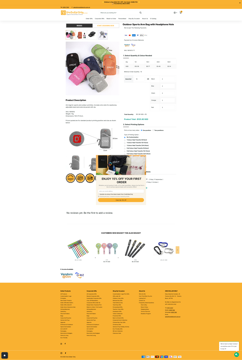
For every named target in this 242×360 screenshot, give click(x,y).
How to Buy (144, 305)
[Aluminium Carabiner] (164, 246)
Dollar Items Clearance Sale (67, 307)
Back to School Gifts (118, 318)
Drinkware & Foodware (66, 324)
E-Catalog (153, 18)
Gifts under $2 (116, 296)
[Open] (4, 355)
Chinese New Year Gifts (119, 322)
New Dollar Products (66, 300)
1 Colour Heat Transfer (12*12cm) (137, 142)
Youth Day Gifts (117, 305)
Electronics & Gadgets (66, 333)
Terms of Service (145, 311)
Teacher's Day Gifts (118, 309)
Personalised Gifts (117, 307)
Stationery (63, 311)
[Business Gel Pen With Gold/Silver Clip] (135, 246)
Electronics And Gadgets (93, 333)
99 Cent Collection (118, 331)
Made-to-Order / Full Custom (94, 307)
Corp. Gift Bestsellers (92, 300)
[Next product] (177, 250)
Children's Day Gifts (118, 298)
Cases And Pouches (65, 318)
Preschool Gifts (117, 315)
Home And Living (91, 335)
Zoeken (140, 12)
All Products (63, 294)
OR (148, 79)
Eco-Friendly (63, 337)
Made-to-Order (111, 18)
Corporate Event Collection (120, 320)
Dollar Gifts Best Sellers (66, 302)
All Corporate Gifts (92, 294)
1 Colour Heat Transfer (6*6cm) (137, 140)
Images (79, 25)
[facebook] (65, 343)
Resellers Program (146, 313)
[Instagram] (61, 344)
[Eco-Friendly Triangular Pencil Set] (78, 246)
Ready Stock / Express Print (94, 305)
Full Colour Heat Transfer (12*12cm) (138, 151)
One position (147, 130)
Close (240, 3)
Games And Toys (64, 320)
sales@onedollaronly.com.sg (81, 7)
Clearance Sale (117, 333)
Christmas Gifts (117, 324)
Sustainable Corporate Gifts (94, 298)
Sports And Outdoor (65, 326)
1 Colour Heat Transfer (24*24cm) (138, 145)
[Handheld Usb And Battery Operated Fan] (106, 246)
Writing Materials (65, 309)
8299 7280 (66, 7)
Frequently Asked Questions (146, 302)
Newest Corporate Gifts (93, 296)
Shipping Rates (145, 309)
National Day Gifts (117, 300)
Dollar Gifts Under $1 (66, 305)
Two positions (159, 130)
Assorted (128, 79)
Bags (61, 315)
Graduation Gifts (117, 311)
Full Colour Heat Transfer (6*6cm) (138, 148)
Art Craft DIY (63, 329)
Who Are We (142, 294)
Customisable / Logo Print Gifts (121, 294)
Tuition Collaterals (117, 313)
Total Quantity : (129, 114)
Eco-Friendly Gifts (117, 329)
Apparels (62, 322)
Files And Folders (65, 313)
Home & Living (64, 335)
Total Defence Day (118, 302)
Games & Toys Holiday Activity (121, 326)
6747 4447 (170, 308)
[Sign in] (175, 13)
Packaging (63, 331)
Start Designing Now (105, 25)
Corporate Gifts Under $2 (93, 302)
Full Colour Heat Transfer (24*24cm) (138, 154)
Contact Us (142, 300)
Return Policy (144, 307)
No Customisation (132, 137)
